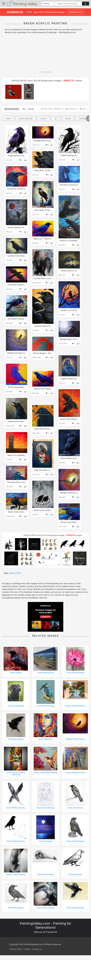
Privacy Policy (15, 949)
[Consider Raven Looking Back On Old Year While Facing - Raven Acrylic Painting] (43, 262)
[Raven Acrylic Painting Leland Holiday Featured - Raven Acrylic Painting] (69, 511)
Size (23, 109)
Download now (75, 12)
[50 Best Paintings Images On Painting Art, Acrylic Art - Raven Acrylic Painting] (69, 139)
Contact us (37, 949)
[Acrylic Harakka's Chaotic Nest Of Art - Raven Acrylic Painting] (16, 212)
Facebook (51, 932)
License (27, 949)
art (56, 118)
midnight (83, 118)
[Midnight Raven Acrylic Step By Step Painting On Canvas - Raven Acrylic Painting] (43, 132)
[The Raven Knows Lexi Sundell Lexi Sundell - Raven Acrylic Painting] (16, 473)
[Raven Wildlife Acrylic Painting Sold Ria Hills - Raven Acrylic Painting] (69, 442)
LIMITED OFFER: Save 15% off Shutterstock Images (36, 80)
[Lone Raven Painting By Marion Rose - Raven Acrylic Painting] (16, 306)
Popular (31, 109)
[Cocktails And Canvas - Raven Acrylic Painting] (16, 246)
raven (8, 118)
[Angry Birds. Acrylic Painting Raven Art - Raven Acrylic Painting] (43, 159)
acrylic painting (25, 118)
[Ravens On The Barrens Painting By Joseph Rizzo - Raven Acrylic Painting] (69, 216)
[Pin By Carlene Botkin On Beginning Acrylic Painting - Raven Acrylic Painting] (16, 374)
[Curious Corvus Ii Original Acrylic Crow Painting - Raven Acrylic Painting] (69, 259)
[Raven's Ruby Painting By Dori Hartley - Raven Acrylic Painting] (69, 403)
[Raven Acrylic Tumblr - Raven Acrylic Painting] (43, 494)
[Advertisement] (46, 53)
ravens (68, 118)
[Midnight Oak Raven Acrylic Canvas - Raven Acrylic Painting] (16, 340)
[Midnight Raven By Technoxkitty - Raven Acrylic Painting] (69, 480)
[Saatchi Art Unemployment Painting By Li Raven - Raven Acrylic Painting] (16, 442)
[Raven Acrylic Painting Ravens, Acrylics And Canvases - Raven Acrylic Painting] (16, 408)
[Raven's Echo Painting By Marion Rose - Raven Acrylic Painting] (43, 379)
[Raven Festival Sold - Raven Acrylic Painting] (43, 415)
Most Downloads (12, 109)
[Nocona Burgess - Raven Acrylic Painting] (43, 344)
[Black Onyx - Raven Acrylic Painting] (43, 228)
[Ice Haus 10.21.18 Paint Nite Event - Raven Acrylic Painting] (69, 294)
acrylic (43, 118)
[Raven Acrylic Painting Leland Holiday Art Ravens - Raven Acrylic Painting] (16, 501)
